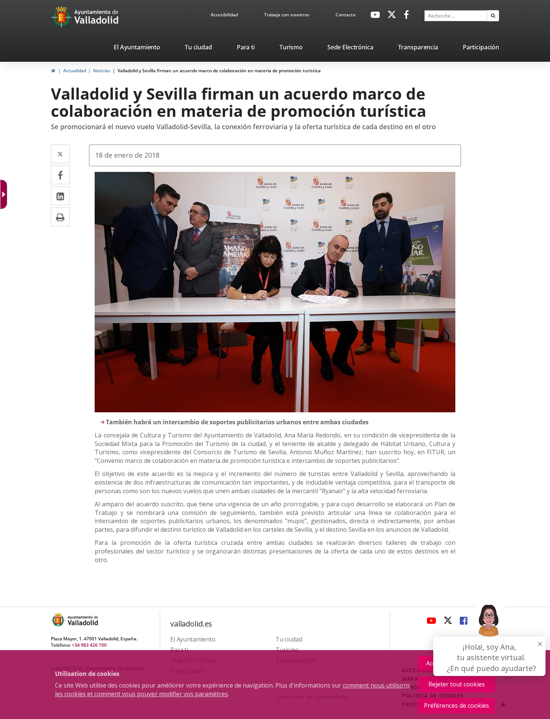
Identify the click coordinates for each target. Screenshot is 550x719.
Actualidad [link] (74, 70)
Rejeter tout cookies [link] (456, 684)
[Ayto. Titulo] (82, 620)
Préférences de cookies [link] (456, 705)
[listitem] (137, 48)
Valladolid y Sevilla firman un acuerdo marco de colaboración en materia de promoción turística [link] (219, 70)
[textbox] (455, 15)
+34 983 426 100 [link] (89, 645)
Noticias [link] (101, 70)
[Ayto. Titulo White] (96, 17)
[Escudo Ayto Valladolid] (59, 620)
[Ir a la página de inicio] (62, 17)
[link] (224, 16)
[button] (493, 15)
